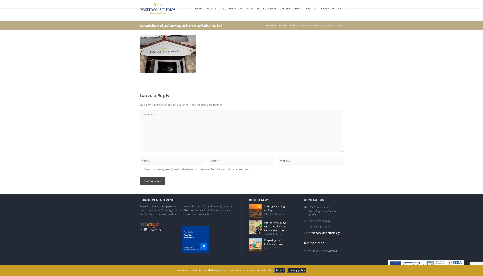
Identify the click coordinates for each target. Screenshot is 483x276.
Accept (280, 270)
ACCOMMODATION (231, 8)
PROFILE (211, 8)
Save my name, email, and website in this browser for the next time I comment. (197, 169)
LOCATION (269, 8)
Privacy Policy (315, 242)
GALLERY (285, 8)
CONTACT (311, 8)
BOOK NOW (327, 8)
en (339, 8)
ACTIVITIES (252, 8)
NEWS (297, 8)
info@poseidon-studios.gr (324, 233)
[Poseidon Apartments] (158, 8)
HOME (199, 8)
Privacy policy (297, 270)
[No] (478, 270)
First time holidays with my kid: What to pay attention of (275, 226)
